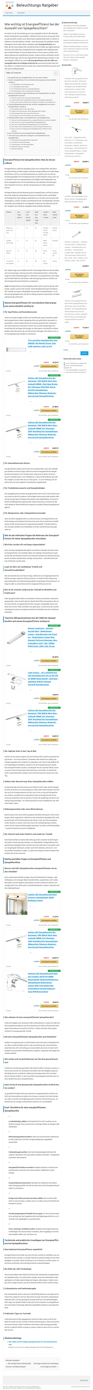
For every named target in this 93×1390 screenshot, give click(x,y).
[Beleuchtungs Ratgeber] (8, 9)
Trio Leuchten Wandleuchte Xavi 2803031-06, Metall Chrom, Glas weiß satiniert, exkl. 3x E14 (43, 343)
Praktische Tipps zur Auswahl (20, 146)
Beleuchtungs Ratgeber (37, 5)
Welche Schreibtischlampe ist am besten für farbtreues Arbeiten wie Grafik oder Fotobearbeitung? (75, 49)
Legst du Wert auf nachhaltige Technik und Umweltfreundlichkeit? (32, 100)
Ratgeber (21, 13)
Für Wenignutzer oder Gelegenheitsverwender (26, 91)
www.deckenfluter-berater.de (76, 370)
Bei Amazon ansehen (49, 366)
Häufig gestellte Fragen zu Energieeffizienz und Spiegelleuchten (29, 117)
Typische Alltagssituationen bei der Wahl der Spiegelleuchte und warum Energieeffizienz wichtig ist (31, 105)
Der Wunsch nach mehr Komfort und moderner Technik (28, 115)
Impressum (84, 1380)
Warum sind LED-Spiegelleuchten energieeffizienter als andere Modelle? (34, 120)
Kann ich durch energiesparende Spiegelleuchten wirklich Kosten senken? (32, 130)
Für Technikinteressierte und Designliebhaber (25, 89)
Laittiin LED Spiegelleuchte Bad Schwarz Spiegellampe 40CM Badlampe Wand (42, 898)
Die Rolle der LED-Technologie (21, 142)
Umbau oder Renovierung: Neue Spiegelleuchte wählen (29, 111)
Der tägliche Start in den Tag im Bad (23, 109)
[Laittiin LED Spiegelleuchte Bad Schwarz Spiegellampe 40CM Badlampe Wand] (76, 189)
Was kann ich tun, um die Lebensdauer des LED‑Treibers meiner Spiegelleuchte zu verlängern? (75, 57)
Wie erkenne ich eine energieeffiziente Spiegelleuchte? (29, 122)
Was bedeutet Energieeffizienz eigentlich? (25, 140)
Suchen (65, 350)
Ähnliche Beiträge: (17, 148)
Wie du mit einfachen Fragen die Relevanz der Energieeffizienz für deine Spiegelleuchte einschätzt (31, 94)
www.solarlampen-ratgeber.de (76, 363)
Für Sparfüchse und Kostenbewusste (23, 84)
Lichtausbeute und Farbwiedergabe (22, 144)
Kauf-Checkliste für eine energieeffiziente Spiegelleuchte (26, 133)
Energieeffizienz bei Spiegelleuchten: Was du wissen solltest (28, 77)
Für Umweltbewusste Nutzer (20, 86)
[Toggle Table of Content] (54, 73)
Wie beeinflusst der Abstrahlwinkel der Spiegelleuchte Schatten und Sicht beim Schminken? (75, 28)
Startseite (9, 13)
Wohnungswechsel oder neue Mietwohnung (25, 113)
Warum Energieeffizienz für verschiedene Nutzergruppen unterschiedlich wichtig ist (32, 81)
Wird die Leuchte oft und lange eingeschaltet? (26, 98)
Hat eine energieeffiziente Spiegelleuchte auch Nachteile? (30, 124)
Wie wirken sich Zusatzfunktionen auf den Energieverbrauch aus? (31, 126)
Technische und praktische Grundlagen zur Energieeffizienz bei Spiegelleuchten (28, 137)
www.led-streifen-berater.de (76, 372)
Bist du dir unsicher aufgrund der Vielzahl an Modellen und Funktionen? (33, 102)
